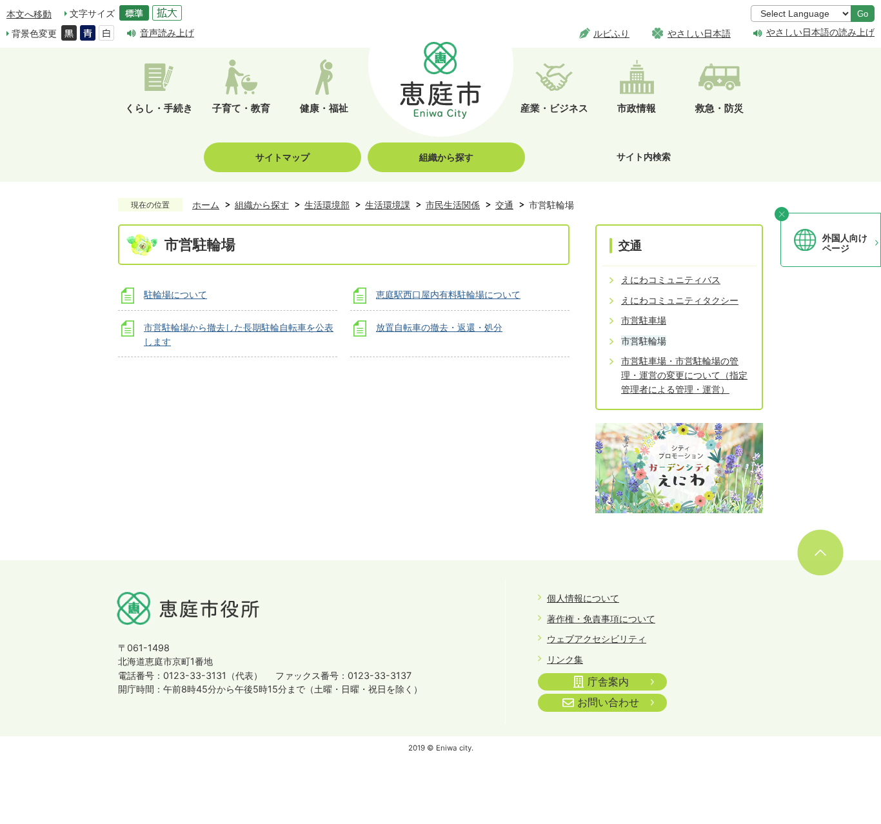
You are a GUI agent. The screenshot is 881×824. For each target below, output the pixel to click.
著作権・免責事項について (601, 618)
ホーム (205, 204)
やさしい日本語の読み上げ (820, 32)
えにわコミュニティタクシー (679, 300)
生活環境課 (387, 204)
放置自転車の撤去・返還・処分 (439, 327)
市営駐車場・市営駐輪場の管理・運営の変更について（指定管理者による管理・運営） (684, 374)
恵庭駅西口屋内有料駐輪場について (448, 294)
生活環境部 (327, 204)
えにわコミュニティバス (670, 279)
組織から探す (446, 157)
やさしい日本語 (699, 33)
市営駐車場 (643, 320)
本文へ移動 (29, 13)
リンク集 (565, 659)
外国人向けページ (844, 243)
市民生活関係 (453, 204)
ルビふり (611, 33)
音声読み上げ (167, 32)
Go (862, 14)
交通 (504, 204)
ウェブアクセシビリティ (596, 638)
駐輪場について (175, 294)
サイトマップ (282, 157)
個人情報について (583, 598)
